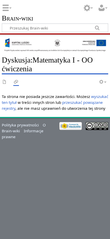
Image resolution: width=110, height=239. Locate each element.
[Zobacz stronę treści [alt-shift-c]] (4, 82)
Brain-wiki (17, 18)
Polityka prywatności (20, 124)
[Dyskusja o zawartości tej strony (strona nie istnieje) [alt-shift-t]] (16, 82)
